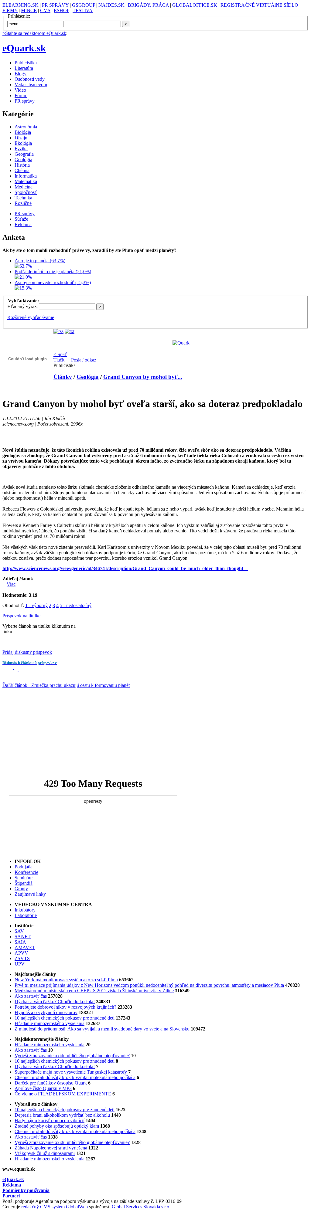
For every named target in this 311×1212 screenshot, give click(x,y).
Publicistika (26, 62)
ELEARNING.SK (20, 5)
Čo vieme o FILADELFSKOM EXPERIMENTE (63, 1093)
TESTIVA (83, 10)
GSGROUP (83, 5)
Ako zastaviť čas (31, 996)
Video (20, 90)
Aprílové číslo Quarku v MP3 (43, 1088)
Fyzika (21, 148)
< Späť (60, 354)
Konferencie (26, 872)
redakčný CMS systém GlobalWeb (54, 1206)
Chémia (22, 170)
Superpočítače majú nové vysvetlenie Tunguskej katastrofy (71, 1072)
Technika (23, 197)
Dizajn (21, 137)
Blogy (20, 73)
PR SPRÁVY (55, 5)
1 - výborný (36, 605)
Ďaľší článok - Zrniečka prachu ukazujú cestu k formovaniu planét (66, 685)
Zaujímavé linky (30, 894)
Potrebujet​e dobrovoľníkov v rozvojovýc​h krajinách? (65, 1007)
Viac (11, 584)
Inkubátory (25, 909)
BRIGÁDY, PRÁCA (148, 5)
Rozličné (23, 203)
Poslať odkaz (83, 359)
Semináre (23, 877)
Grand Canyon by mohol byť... (142, 377)
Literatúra (24, 68)
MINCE (29, 10)
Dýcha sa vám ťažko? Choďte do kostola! (55, 1001)
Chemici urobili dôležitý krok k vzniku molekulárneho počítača (75, 1077)
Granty (21, 888)
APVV (21, 953)
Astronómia (26, 126)
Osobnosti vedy (30, 79)
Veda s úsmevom (31, 84)
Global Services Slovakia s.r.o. (141, 1206)
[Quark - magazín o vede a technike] (181, 342)
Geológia (23, 159)
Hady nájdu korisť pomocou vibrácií (49, 1120)
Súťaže (21, 219)
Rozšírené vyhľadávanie (30, 317)
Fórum (21, 95)
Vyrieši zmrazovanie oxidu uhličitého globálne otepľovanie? (72, 1055)
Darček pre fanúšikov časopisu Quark (51, 1082)
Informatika (26, 175)
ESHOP (61, 10)
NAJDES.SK (111, 5)
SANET (23, 936)
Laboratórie (26, 915)
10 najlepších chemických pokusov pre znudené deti (64, 1017)
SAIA (20, 942)
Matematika (26, 181)
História (22, 165)
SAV (19, 931)
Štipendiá (23, 883)
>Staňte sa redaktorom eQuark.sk (34, 33)
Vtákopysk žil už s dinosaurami (45, 1153)
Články (62, 377)
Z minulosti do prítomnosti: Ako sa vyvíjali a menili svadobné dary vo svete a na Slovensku (103, 1028)
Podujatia (23, 866)
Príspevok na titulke (21, 615)
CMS (45, 10)
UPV (20, 963)
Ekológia (23, 143)
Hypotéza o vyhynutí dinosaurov (46, 1012)
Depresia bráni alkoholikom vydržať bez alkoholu (62, 1115)
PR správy (25, 101)
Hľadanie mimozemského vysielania (49, 1023)
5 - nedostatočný (75, 605)
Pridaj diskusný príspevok (27, 652)
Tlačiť (59, 359)
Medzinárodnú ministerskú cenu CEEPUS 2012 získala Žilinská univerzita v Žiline (94, 990)
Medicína (23, 186)
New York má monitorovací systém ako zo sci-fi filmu (66, 979)
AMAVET (25, 947)
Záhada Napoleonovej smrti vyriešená (51, 1147)
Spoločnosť (26, 192)
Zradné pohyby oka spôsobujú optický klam (57, 1126)
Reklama (23, 224)
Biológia (23, 132)
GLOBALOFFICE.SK (194, 5)
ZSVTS (22, 958)
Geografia (24, 154)
